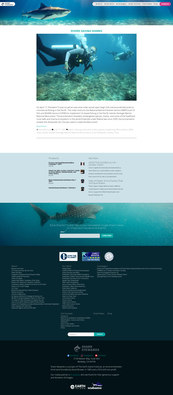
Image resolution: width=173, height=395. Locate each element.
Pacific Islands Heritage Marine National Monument (66, 132)
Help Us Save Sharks (67, 324)
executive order (90, 129)
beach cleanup (75, 129)
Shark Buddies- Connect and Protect (72, 320)
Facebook (74, 355)
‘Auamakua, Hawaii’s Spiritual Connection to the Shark (29, 284)
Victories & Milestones (19, 294)
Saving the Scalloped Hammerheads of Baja (26, 274)
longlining (110, 129)
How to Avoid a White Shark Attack (73, 284)
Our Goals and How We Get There (22, 270)
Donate (165, 4)
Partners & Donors (18, 292)
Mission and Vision (18, 268)
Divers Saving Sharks (86, 31)
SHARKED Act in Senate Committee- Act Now (111, 270)
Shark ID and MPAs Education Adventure (75, 294)
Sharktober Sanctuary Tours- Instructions (75, 278)
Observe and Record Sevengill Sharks (74, 290)
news (38, 132)
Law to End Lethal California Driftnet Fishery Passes (28, 302)
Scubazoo (75, 374)
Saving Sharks (66, 268)
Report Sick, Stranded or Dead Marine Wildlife (75, 318)
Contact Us (64, 316)
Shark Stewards (99, 132)
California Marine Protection (20, 276)
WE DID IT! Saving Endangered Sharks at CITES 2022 (28, 298)
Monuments (122, 129)
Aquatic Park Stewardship (70, 280)
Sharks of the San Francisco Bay (72, 292)
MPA (131, 129)
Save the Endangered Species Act (108, 273)
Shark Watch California (69, 288)
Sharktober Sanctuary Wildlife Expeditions (75, 274)
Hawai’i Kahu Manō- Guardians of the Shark (25, 280)
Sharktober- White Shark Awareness (73, 286)
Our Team (15, 288)
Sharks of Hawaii (17, 278)
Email (62, 232)
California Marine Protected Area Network (75, 270)
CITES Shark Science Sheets (71, 304)
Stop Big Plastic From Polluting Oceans (109, 276)
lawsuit (101, 129)
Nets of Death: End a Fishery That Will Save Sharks (106, 182)
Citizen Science (67, 300)
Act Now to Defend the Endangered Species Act (27, 296)
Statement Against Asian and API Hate (24, 308)
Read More (41, 126)
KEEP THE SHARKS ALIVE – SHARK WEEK (103, 163)
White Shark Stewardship (70, 282)
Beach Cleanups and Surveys (70, 326)
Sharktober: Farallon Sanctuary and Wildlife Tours (78, 276)
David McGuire (45, 129)
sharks (110, 132)
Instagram (88, 355)
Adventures (64, 322)
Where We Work (17, 273)
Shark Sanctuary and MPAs (70, 273)
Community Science (68, 298)
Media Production (68, 306)
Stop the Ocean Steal (69, 296)
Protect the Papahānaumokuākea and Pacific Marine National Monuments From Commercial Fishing (129, 268)
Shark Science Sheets (69, 302)
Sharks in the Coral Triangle (20, 286)
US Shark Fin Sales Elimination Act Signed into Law (28, 300)
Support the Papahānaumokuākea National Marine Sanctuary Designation (35, 304)
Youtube (101, 355)
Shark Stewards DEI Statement (21, 306)
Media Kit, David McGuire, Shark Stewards (25, 290)
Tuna (116, 132)
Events (63, 328)
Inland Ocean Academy (69, 308)
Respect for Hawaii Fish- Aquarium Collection (26, 282)
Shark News (147, 4)
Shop (155, 4)
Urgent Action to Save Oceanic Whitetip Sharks (112, 274)
